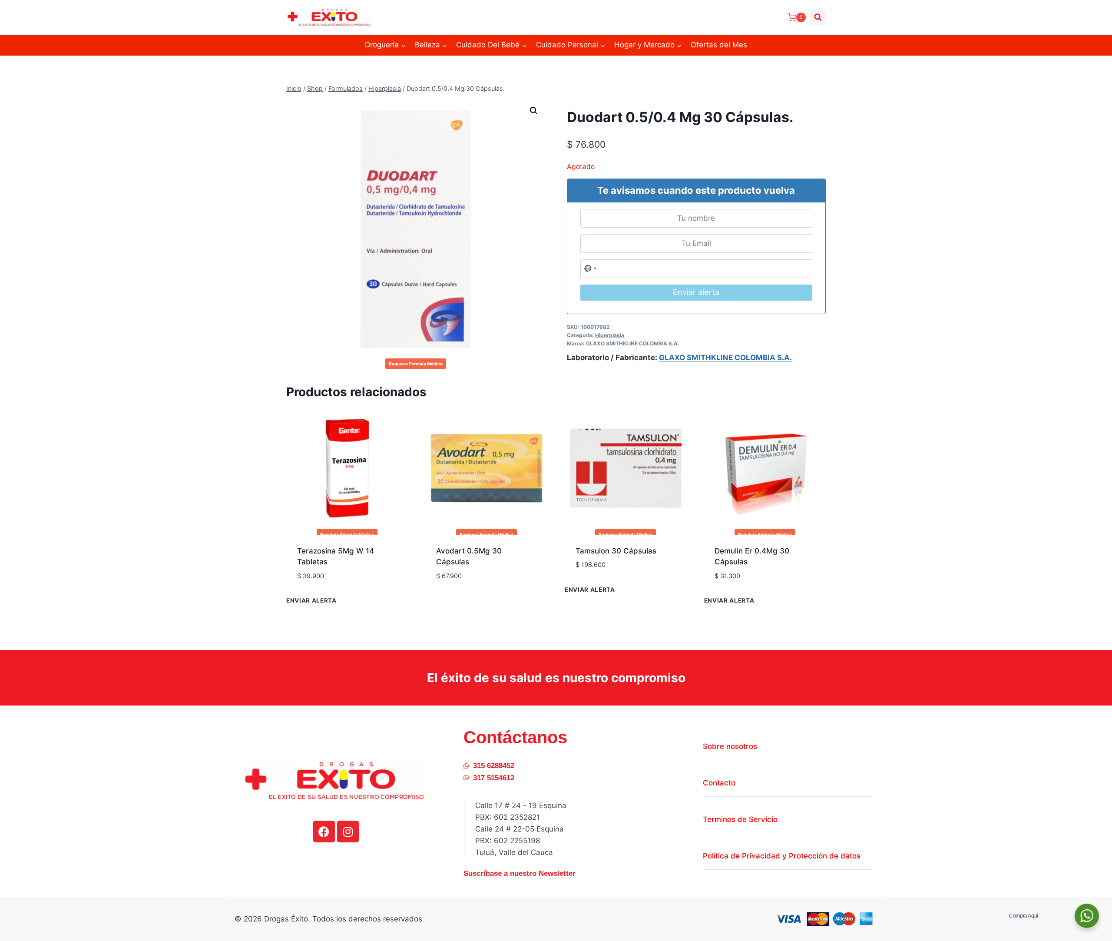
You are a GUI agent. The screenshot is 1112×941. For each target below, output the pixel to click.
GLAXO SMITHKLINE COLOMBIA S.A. (632, 343)
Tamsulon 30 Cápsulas (616, 551)
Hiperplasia (609, 335)
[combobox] (591, 269)
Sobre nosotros (730, 746)
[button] (534, 111)
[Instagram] (348, 831)
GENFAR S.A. (320, 589)
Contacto (719, 783)
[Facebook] (324, 831)
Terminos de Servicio (740, 819)
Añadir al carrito (608, 590)
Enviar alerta (696, 292)
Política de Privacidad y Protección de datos (781, 856)
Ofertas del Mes (719, 44)
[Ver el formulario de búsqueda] (818, 17)
